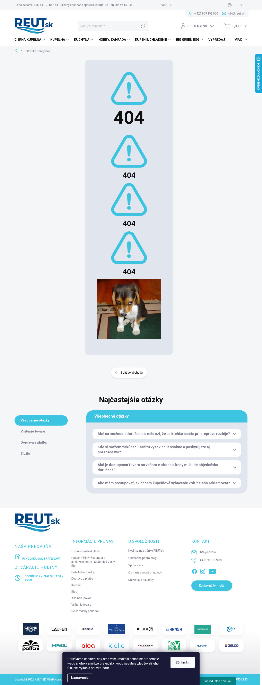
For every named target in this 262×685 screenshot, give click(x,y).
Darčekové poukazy (141, 579)
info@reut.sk (208, 552)
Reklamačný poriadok (85, 611)
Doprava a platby (82, 578)
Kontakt (76, 585)
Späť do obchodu (132, 372)
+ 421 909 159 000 (211, 560)
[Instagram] (203, 571)
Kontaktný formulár (211, 585)
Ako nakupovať (81, 598)
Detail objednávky (82, 572)
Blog (74, 591)
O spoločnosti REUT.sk (29, 5)
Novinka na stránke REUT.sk (146, 550)
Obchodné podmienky (142, 558)
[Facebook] (194, 571)
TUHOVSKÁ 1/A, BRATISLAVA (41, 558)
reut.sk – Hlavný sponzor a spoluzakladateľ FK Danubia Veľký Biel (90, 5)
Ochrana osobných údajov (145, 572)
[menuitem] (30, 40)
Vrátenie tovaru (81, 604)
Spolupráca (135, 565)
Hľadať (143, 26)
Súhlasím (183, 662)
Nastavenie (80, 678)
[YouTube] (212, 571)
